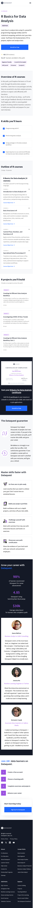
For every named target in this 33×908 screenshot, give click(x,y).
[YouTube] (14, 863)
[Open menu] (30, 3)
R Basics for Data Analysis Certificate (17, 401)
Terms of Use (4, 859)
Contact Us (4, 889)
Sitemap (3, 896)
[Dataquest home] (6, 3)
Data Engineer (20, 877)
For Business (4, 873)
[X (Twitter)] (6, 863)
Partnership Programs (7, 892)
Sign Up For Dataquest (18, 830)
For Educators (4, 877)
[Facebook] (2, 863)
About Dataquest (5, 880)
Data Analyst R (20, 883)
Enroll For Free (14, 47)
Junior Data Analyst (22, 895)
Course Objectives (9, 212)
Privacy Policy (13, 859)
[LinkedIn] (10, 863)
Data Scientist (20, 873)
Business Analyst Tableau (23, 891)
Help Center (4, 886)
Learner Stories (5, 883)
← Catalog (4, 11)
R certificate (13, 407)
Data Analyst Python (22, 880)
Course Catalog (21, 906)
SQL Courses (4, 906)
